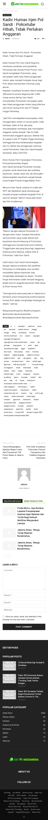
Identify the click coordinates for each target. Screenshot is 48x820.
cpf (38, 342)
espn (35, 358)
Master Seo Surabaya (12, 801)
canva (39, 326)
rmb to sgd (39, 393)
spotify (28, 409)
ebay (36, 345)
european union (17, 361)
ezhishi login (37, 361)
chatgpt (34, 329)
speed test (19, 409)
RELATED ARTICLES (12, 501)
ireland (33, 377)
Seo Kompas (33, 795)
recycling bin (24, 390)
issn (5, 380)
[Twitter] (11, 44)
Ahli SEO (11, 795)
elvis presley (18, 352)
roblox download (17, 396)
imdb (36, 368)
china (14, 333)
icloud (18, 368)
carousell (12, 329)
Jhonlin (26, 809)
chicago (6, 333)
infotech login (8, 374)
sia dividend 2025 (10, 403)
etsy (41, 358)
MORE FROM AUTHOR (33, 501)
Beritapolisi (21, 804)
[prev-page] (4, 555)
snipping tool (8, 409)
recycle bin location (10, 390)
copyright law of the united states (15, 342)
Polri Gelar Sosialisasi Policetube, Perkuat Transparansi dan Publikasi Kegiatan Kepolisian (36, 452)
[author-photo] (24, 481)
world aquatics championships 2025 (16, 415)
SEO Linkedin (21, 795)
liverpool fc (31, 380)
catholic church (23, 329)
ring (30, 393)
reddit (34, 390)
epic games (27, 358)
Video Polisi (36, 812)
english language (18, 355)
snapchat (30, 406)
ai (11, 326)
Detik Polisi (14, 11)
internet (36, 374)
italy (10, 380)
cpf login (7, 345)
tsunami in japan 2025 (34, 412)
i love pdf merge (37, 364)
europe (6, 361)
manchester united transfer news (15, 384)
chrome (32, 333)
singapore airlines (25, 403)
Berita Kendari (37, 801)
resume (23, 393)
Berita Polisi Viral (14, 806)
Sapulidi (11, 812)
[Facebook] (5, 44)
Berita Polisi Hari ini (30, 806)
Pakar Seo (38, 792)
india (13, 371)
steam (36, 409)
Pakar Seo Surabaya (30, 798)
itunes (22, 380)
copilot (27, 336)
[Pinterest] (17, 44)
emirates (35, 352)
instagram (26, 374)
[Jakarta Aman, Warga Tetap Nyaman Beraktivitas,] (9, 533)
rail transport (22, 387)
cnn (21, 336)
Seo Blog (7, 792)
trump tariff (19, 412)
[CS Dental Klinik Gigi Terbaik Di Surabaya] (9, 666)
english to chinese (33, 355)
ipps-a (16, 377)
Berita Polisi (32, 804)
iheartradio (27, 368)
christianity (22, 333)
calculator (21, 326)
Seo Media (16, 792)
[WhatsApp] (23, 44)
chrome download (10, 336)
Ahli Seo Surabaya (14, 798)
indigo (20, 371)
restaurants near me (11, 393)
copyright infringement (12, 339)
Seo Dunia (25, 801)
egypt (23, 348)
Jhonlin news (35, 809)
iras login (24, 377)
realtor (32, 387)
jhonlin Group (28, 792)
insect (18, 374)
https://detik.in (24, 488)
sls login (21, 406)
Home (5, 11)
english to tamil (9, 358)
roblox (6, 396)
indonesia (28, 371)
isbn (39, 377)
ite (16, 380)
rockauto (7, 399)
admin (7, 39)
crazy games (17, 345)
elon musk (7, 352)
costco (32, 342)
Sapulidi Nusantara (23, 812)
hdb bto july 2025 (19, 364)
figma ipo (7, 364)
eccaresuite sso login (11, 348)
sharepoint (27, 399)
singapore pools (9, 406)
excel (28, 361)
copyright (36, 336)
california (31, 326)
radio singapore (9, 387)
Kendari (12, 804)
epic (19, 358)
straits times (8, 412)
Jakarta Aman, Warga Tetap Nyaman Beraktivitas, (28, 533)
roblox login (31, 396)
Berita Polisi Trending (14, 809)
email (27, 352)
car (5, 329)
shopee (36, 399)
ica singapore (8, 368)
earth (30, 345)
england (6, 355)
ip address (7, 377)
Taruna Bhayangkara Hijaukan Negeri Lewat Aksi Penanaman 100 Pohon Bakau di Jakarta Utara (13, 452)
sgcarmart (16, 399)
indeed (6, 371)
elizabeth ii (31, 348)
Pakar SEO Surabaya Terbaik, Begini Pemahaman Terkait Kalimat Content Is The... (30, 694)
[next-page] (8, 555)
